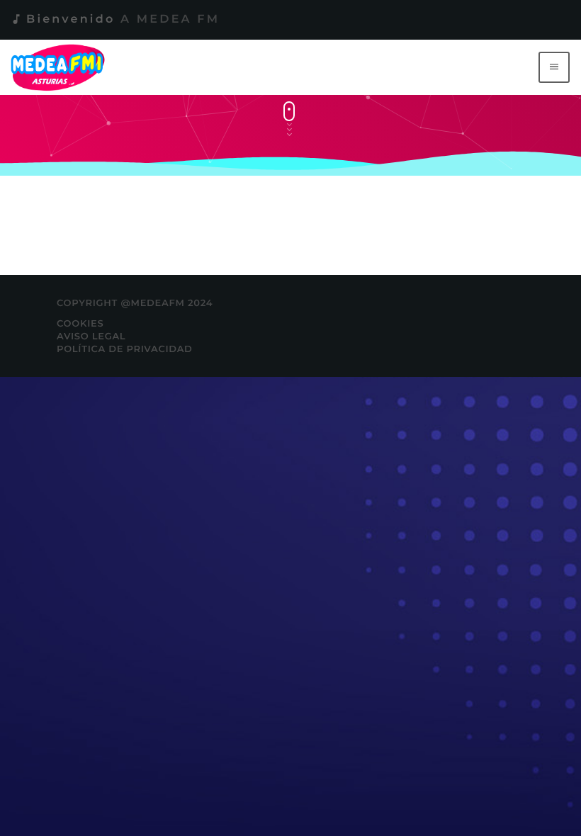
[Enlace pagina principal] (60, 67)
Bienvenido (115, 19)
